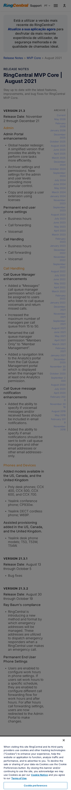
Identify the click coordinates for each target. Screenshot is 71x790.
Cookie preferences (35, 785)
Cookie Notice (39, 774)
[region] (35, 763)
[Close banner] (64, 740)
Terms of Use (19, 778)
